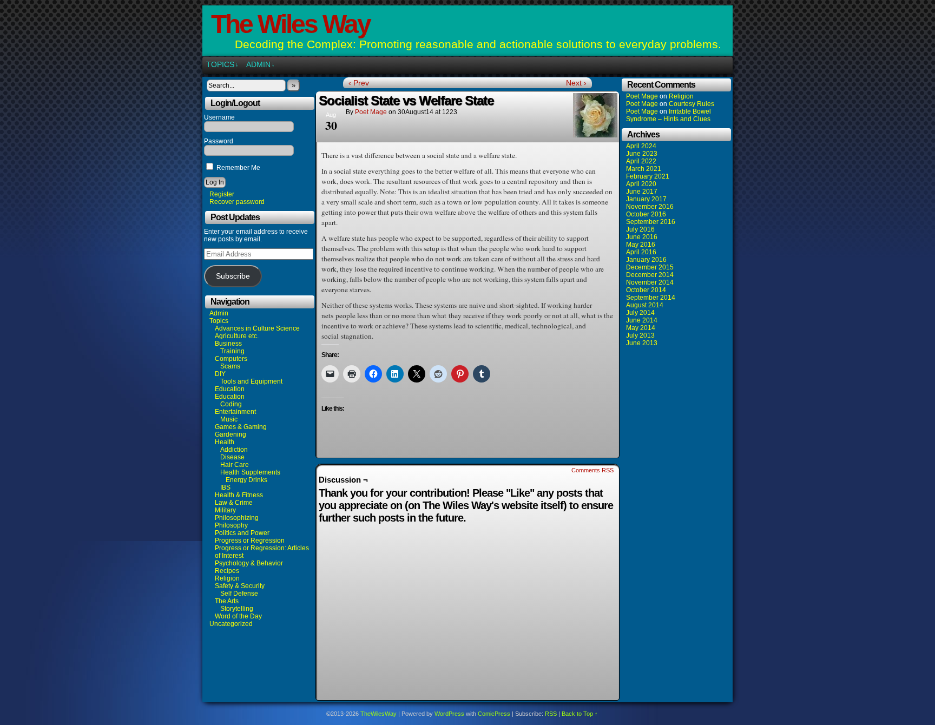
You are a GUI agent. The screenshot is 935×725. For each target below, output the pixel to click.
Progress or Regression (250, 540)
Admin (260, 64)
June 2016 (641, 237)
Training (232, 351)
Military (225, 510)
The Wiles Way (290, 24)
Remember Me (237, 168)
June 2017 (641, 191)
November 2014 (650, 282)
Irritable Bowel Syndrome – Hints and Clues (668, 115)
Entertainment (235, 412)
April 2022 (641, 161)
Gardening (230, 434)
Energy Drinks (246, 480)
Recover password (237, 202)
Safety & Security (240, 586)
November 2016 (650, 206)
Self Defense (239, 593)
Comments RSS (592, 470)
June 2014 (641, 320)
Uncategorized (231, 624)
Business (228, 343)
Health (224, 442)
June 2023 (641, 153)
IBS (225, 487)
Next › (576, 82)
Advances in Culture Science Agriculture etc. (257, 332)
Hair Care (234, 465)
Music (229, 419)
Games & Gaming (241, 427)
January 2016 (646, 259)
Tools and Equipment (251, 381)
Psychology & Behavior (249, 563)
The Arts (227, 601)
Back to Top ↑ (580, 713)
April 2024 (641, 146)
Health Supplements (250, 472)
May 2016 (640, 244)
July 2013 (640, 335)
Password (218, 141)
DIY (220, 374)
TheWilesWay (378, 713)
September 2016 (650, 222)
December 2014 (650, 275)
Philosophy (231, 525)
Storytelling (236, 608)
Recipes (227, 571)
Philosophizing (237, 518)
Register (221, 194)
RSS (551, 713)
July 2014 (640, 313)
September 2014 (650, 297)
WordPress (449, 713)
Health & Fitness (239, 495)
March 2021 (643, 169)
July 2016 (640, 229)
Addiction (234, 449)
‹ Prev (358, 82)
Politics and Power (242, 533)
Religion (227, 578)
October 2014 (646, 290)
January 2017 (646, 199)
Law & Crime (234, 502)
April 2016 (641, 252)
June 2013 (641, 343)
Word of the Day (238, 616)
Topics (222, 64)
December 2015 (650, 267)
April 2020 (641, 184)
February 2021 (647, 176)
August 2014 (644, 305)
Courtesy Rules (691, 104)
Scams (230, 366)
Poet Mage (371, 112)
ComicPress (494, 713)
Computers (231, 358)
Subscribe (233, 276)
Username (219, 117)
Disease (232, 457)
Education (230, 389)
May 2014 (640, 328)
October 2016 (646, 214)
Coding (231, 404)
